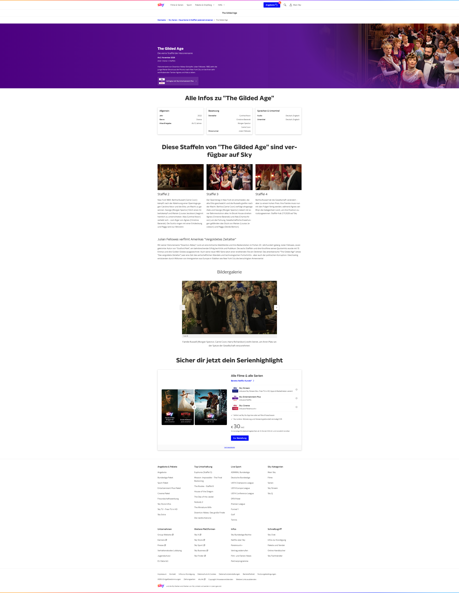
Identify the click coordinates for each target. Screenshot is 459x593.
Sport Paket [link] (163, 483)
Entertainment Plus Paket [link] (169, 488)
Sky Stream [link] (273, 488)
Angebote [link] (270, 5)
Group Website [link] (164, 534)
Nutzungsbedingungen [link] (267, 574)
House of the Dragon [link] (203, 491)
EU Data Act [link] (163, 561)
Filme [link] (270, 477)
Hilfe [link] (220, 5)
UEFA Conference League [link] (242, 493)
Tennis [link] (234, 520)
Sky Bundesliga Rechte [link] (241, 534)
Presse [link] (161, 545)
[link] (161, 4)
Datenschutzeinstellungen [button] (229, 574)
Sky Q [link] (270, 493)
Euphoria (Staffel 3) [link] (203, 472)
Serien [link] (270, 483)
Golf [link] (233, 514)
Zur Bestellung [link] (239, 438)
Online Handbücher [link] (276, 550)
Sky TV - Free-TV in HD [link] (167, 509)
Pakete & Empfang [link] (203, 5)
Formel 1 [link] (234, 509)
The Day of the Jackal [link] (203, 497)
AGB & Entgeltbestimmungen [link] (169, 579)
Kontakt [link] (172, 574)
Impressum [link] (162, 574)
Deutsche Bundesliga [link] (240, 477)
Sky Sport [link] (198, 545)
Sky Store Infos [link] (164, 504)
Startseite (162, 20)
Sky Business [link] (200, 550)
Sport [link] (189, 5)
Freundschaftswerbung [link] (168, 498)
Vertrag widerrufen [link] (239, 550)
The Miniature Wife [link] (202, 507)
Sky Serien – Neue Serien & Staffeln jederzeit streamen (191, 20)
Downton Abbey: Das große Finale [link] (209, 512)
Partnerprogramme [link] (239, 561)
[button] (265, 389)
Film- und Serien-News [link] (241, 556)
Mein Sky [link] (272, 472)
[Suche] (285, 5)
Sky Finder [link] (199, 556)
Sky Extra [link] (162, 514)
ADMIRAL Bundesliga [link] (240, 472)
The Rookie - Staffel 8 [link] (204, 486)
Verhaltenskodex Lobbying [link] (170, 550)
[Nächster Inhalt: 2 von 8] (276, 307)
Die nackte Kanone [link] (202, 518)
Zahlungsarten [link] (189, 579)
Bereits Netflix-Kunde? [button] (241, 381)
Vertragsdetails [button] (229, 447)
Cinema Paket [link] (164, 493)
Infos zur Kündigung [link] (277, 540)
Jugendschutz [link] (164, 556)
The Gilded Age (222, 20)
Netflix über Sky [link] (238, 540)
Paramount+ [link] (237, 545)
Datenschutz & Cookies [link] (207, 574)
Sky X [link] (196, 534)
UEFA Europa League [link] (240, 488)
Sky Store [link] (198, 540)
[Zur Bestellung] (194, 407)
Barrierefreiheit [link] (249, 574)
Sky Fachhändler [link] (275, 556)
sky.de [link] (200, 579)
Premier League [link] (238, 504)
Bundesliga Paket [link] (165, 477)
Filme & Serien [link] (177, 5)
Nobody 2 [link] (198, 502)
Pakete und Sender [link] (276, 545)
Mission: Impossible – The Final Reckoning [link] (208, 479)
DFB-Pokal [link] (235, 498)
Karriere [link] (161, 540)
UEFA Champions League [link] (242, 483)
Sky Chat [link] (272, 534)
